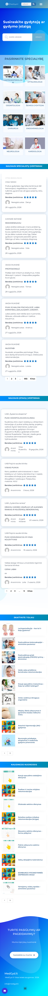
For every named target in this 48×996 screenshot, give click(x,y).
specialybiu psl (23, 59)
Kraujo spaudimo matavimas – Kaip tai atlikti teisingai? (31, 685)
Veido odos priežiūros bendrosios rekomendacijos (30, 671)
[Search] (33, 4)
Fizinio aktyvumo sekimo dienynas (28, 846)
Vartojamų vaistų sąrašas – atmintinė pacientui (29, 888)
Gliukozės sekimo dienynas (29, 804)
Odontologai (13, 105)
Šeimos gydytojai (35, 105)
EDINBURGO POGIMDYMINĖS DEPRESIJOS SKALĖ (30, 874)
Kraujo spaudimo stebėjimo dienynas (30, 777)
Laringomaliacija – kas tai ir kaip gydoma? (29, 629)
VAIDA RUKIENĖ (12, 265)
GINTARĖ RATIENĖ (13, 219)
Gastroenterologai (13, 81)
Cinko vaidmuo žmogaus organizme (28, 699)
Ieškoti (39, 37)
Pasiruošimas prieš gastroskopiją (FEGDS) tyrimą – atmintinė (31, 657)
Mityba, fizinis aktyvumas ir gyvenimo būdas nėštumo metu (29, 713)
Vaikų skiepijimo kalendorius (30, 860)
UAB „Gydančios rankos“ (15, 503)
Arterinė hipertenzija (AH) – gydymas (29, 727)
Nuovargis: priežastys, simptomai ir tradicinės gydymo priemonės (28, 740)
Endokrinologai (35, 128)
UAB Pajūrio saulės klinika (16, 463)
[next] (10, 753)
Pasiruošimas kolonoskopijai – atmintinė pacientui (30, 643)
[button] (41, 4)
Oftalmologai (34, 82)
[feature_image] (13, 73)
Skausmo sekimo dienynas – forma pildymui (30, 832)
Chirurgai (13, 128)
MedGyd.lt (11, 973)
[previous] (4, 753)
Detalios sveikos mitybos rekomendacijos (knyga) (28, 818)
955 (26, 378)
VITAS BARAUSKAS (13, 178)
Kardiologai (35, 151)
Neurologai (13, 151)
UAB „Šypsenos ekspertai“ (16, 414)
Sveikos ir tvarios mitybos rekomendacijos (29, 790)
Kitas (32, 379)
